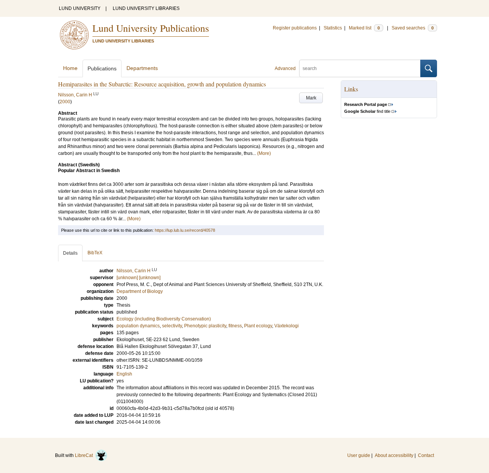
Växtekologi (286, 325)
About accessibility (394, 455)
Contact (426, 455)
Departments (142, 68)
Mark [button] (311, 98)
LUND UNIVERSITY (79, 8)
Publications (102, 68)
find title (367, 111)
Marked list (364, 28)
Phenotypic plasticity (205, 325)
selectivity (172, 325)
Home (70, 68)
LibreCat (85, 455)
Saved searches (413, 28)
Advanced (285, 68)
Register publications (295, 28)
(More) (264, 153)
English (124, 374)
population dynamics (138, 325)
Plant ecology (258, 325)
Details (70, 253)
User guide (358, 455)
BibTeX (94, 252)
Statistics (333, 28)
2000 (65, 101)
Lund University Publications (150, 27)
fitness (235, 325)
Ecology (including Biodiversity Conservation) (164, 319)
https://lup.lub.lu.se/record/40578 (185, 230)
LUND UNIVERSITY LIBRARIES (146, 8)
